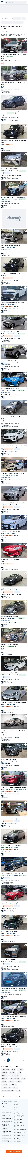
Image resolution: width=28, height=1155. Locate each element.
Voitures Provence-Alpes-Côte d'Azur (19, 1138)
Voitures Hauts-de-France (19, 1113)
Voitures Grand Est (6, 1137)
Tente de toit (4, 1103)
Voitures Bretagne (5, 1127)
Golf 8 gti (16, 1104)
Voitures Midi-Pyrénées (19, 1124)
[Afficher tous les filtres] (15, 18)
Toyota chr (4, 1105)
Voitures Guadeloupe (6, 1138)
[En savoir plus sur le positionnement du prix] (14, 56)
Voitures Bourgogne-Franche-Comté (6, 1125)
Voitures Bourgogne (6, 1122)
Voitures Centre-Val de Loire (7, 1130)
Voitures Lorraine (17, 1121)
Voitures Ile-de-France (19, 1115)
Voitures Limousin (18, 1119)
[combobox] (16, 2)
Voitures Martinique (18, 1122)
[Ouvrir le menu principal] (2, 2)
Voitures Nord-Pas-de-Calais (19, 1126)
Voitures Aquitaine (5, 1115)
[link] (4, 1060)
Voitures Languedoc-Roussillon (18, 1117)
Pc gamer (16, 1107)
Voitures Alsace (5, 1114)
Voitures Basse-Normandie (7, 1121)
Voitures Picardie (17, 1134)
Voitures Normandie (18, 1128)
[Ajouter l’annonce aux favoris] (25, 39)
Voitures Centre (5, 1128)
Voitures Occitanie (18, 1131)
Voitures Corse (5, 1134)
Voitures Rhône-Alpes (19, 1139)
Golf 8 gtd (16, 1106)
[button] (6, 18)
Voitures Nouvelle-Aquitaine (20, 1129)
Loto (15, 1109)
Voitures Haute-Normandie (7, 1141)
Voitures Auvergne (5, 1117)
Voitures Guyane (5, 1140)
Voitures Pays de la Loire (19, 1132)
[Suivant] (25, 45)
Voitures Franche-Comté (7, 1135)
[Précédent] (2, 45)
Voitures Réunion (17, 1141)
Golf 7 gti (16, 1103)
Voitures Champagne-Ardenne (6, 1132)
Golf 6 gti (4, 1108)
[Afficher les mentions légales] (17, 170)
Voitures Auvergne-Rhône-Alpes (7, 1119)
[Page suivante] (23, 1060)
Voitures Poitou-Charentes (19, 1135)
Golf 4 (3, 1106)
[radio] (11, 51)
